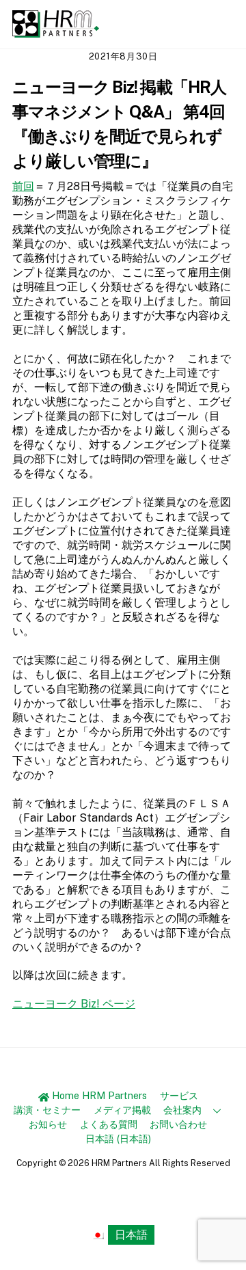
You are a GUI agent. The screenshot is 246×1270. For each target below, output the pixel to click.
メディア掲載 (122, 1110)
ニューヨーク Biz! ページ (73, 1003)
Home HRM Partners (98, 1095)
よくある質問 (108, 1124)
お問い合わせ (178, 1124)
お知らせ (48, 1124)
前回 (23, 186)
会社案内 (182, 1110)
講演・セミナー (47, 1110)
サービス (179, 1095)
